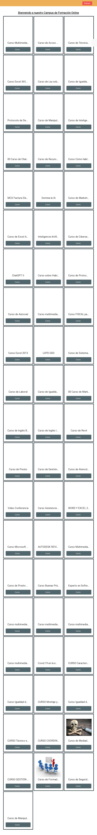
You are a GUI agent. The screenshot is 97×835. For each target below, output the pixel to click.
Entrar (87, 3)
